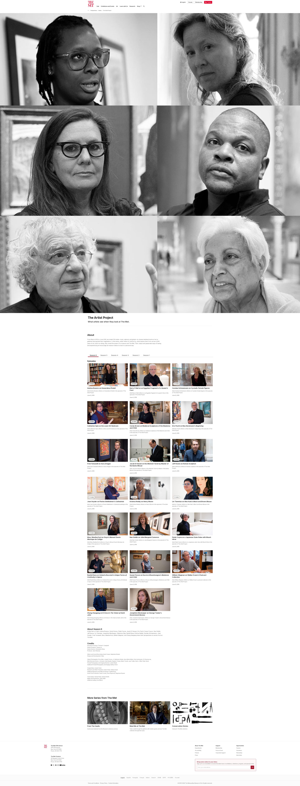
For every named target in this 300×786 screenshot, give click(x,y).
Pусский (177, 777)
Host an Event (219, 750)
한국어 (164, 777)
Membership (198, 2)
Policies (197, 752)
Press (196, 755)
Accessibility (198, 750)
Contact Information (113, 783)
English (123, 777)
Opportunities (240, 745)
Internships (239, 755)
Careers (238, 748)
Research (132, 6)
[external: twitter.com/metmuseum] (53, 765)
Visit (98, 6)
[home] (88, 10)
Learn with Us (124, 6)
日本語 (159, 777)
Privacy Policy (103, 783)
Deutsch (153, 777)
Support (218, 745)
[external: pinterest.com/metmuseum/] (55, 765)
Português (135, 777)
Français (142, 777)
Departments (198, 748)
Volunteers (239, 750)
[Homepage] (91, 4)
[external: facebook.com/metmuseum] (51, 765)
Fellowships (239, 752)
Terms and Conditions (93, 783)
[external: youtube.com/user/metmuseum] (62, 765)
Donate (190, 2)
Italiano (148, 777)
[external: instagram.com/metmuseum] (58, 765)
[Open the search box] (143, 6)
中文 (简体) (170, 777)
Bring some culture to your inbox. (207, 762)
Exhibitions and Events (107, 6)
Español (129, 777)
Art (117, 6)
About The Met (199, 745)
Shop (138, 6)
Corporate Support (220, 752)
